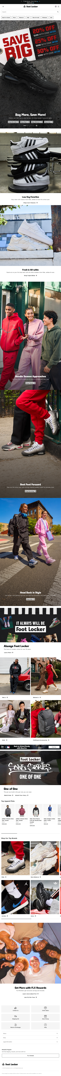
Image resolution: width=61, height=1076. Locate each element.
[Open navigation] (3, 6)
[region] (30, 2)
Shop (4, 1037)
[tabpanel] (30, 818)
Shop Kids (29, 599)
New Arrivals (36, 17)
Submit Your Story (20, 795)
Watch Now (7, 795)
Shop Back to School (14, 122)
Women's (21, 17)
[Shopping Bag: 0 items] (58, 6)
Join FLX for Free (29, 997)
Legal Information (7, 1041)
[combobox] (30, 12)
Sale (51, 17)
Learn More (7, 652)
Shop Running (29, 491)
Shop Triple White (29, 275)
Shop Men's (27, 122)
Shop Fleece (29, 383)
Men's (14, 17)
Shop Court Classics (29, 202)
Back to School (6, 17)
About (4, 1033)
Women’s (38, 122)
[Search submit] (58, 12)
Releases (44, 17)
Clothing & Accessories (40, 740)
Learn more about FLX (30, 994)
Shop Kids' (48, 122)
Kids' (28, 17)
